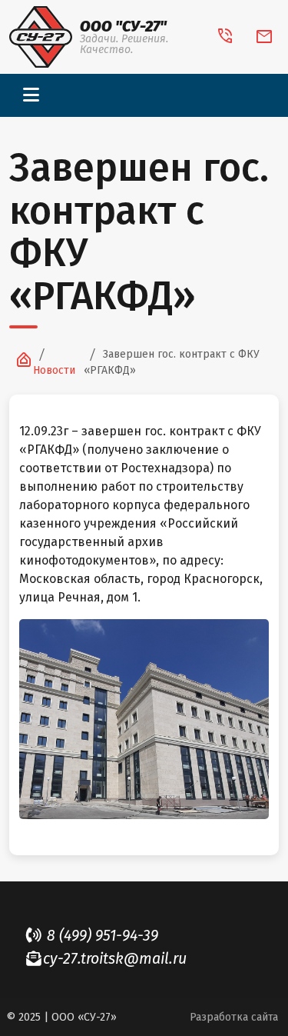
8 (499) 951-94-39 (100, 935)
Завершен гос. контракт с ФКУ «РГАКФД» (172, 362)
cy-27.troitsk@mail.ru (115, 959)
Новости (54, 370)
